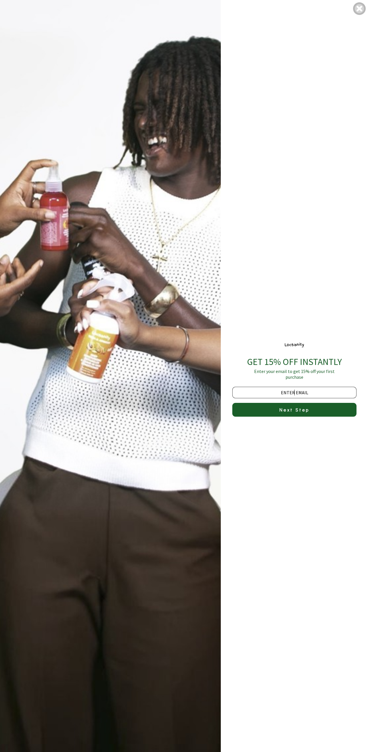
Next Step (294, 410)
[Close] (359, 8)
